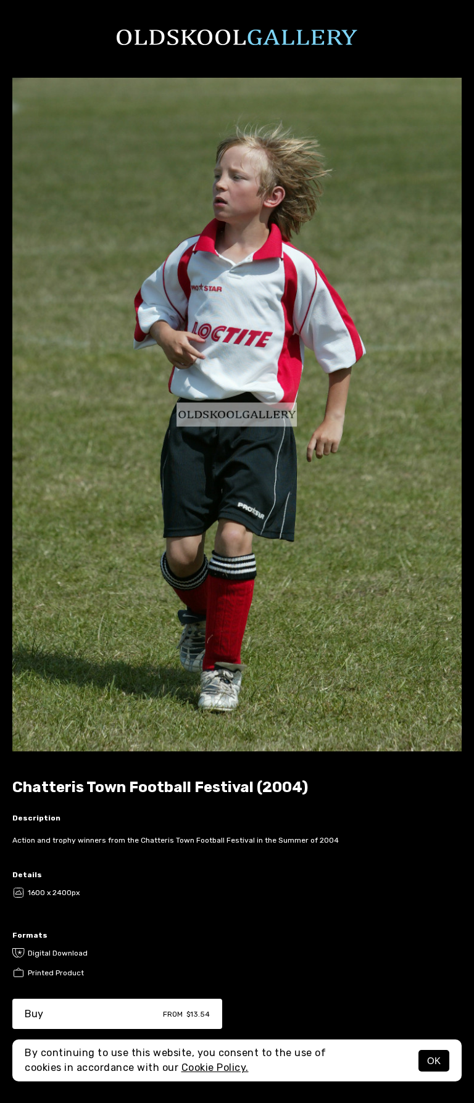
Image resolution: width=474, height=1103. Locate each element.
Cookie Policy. (215, 1067)
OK (434, 1060)
